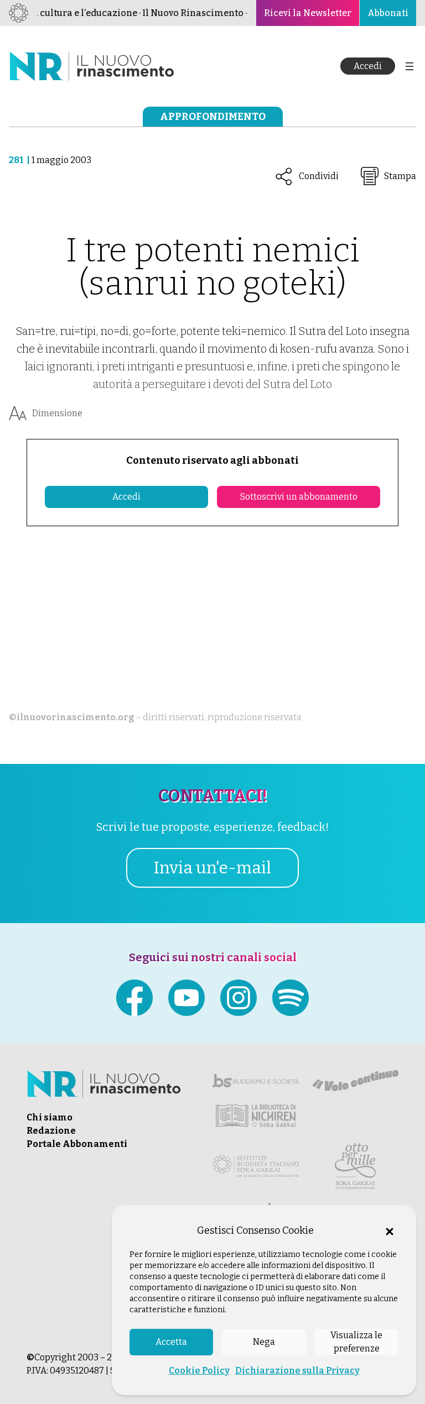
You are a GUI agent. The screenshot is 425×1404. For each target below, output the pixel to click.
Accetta (171, 1342)
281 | (20, 160)
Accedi (368, 66)
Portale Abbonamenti (77, 1144)
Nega (264, 1342)
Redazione (51, 1130)
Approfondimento (213, 117)
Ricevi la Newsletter (307, 13)
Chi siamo (49, 1117)
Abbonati (387, 13)
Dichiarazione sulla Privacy (297, 1370)
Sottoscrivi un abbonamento (298, 496)
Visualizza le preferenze (356, 1342)
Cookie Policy (199, 1370)
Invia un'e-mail (212, 868)
